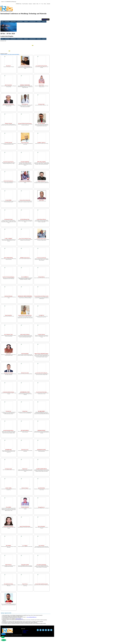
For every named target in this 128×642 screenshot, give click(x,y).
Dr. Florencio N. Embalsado (41, 257)
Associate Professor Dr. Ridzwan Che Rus (41, 296)
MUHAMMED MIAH (8, 449)
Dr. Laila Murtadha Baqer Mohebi (41, 65)
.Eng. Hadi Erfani (41, 545)
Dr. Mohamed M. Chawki (8, 219)
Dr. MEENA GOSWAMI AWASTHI (41, 468)
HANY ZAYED (41, 200)
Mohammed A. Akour (24, 449)
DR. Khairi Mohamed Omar (24, 219)
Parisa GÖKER (8, 507)
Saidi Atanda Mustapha (8, 296)
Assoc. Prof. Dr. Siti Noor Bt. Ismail (25, 238)
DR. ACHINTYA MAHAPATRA (41, 564)
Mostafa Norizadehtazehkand (8, 430)
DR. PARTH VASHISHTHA (25, 161)
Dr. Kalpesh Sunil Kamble (8, 372)
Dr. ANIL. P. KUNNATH (8, 238)
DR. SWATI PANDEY (41, 411)
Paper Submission (19, 21)
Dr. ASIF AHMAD (8, 603)
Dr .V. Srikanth (25, 545)
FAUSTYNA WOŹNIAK (25, 353)
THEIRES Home (18, 3)
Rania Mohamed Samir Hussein (8, 104)
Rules (37, 3)
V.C (40, 3)
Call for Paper (7, 21)
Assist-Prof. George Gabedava (8, 161)
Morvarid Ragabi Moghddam (8, 526)
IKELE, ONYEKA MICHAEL (8, 257)
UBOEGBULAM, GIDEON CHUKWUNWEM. (25, 296)
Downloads (38, 21)
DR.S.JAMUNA (8, 545)
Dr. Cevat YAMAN (8, 200)
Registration (26, 21)
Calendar (34, 3)
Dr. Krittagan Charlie (8, 468)
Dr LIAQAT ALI (41, 315)
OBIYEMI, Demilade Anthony (25, 257)
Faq (42, 3)
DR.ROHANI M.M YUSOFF (41, 449)
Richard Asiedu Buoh (25, 142)
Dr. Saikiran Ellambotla (25, 507)
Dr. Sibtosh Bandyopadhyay (25, 65)
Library (45, 3)
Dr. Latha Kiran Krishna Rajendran (41, 372)
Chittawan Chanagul (8, 123)
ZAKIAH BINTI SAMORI (25, 564)
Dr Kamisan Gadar (41, 104)
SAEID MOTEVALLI (8, 564)
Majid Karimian (24, 468)
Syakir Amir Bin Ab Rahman (25, 334)
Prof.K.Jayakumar (25, 104)
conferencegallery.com (19, 618)
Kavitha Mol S (8, 353)
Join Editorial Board (32, 21)
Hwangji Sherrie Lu (41, 507)
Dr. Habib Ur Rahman (41, 334)
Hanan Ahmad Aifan (8, 315)
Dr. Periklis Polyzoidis (8, 142)
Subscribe (48, 3)
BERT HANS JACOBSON (41, 161)
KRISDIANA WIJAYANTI (41, 430)
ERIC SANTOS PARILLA (25, 430)
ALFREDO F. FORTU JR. (41, 142)
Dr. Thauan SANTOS (41, 123)
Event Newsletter (25, 3)
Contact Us (43, 21)
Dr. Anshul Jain (8, 411)
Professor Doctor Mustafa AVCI (25, 200)
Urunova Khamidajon (41, 526)
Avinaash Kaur (24, 411)
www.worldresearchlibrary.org (31, 617)
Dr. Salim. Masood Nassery (41, 219)
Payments (30, 3)
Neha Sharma (8, 65)
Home (2, 21)
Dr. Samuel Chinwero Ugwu (41, 238)
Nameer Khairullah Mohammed (25, 526)
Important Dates (13, 21)
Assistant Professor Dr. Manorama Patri (25, 315)
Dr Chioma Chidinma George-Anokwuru (25, 123)
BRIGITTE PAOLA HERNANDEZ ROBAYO (41, 353)
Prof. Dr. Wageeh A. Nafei (8, 334)
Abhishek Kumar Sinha (25, 372)
